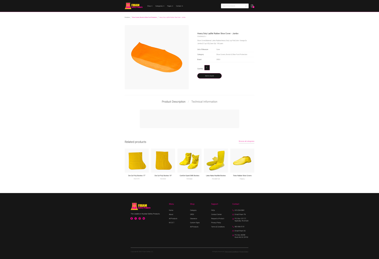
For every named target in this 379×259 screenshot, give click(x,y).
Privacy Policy (216, 223)
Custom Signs (195, 223)
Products (127, 17)
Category (193, 210)
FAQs (213, 210)
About (171, 214)
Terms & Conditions (218, 227)
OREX (192, 214)
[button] (149, 6)
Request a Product (217, 219)
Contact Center (216, 214)
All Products (173, 219)
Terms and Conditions (232, 251)
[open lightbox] (157, 57)
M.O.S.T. (171, 223)
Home (171, 210)
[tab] (175, 101)
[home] (134, 6)
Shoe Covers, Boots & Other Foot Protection (144, 17)
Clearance (193, 219)
